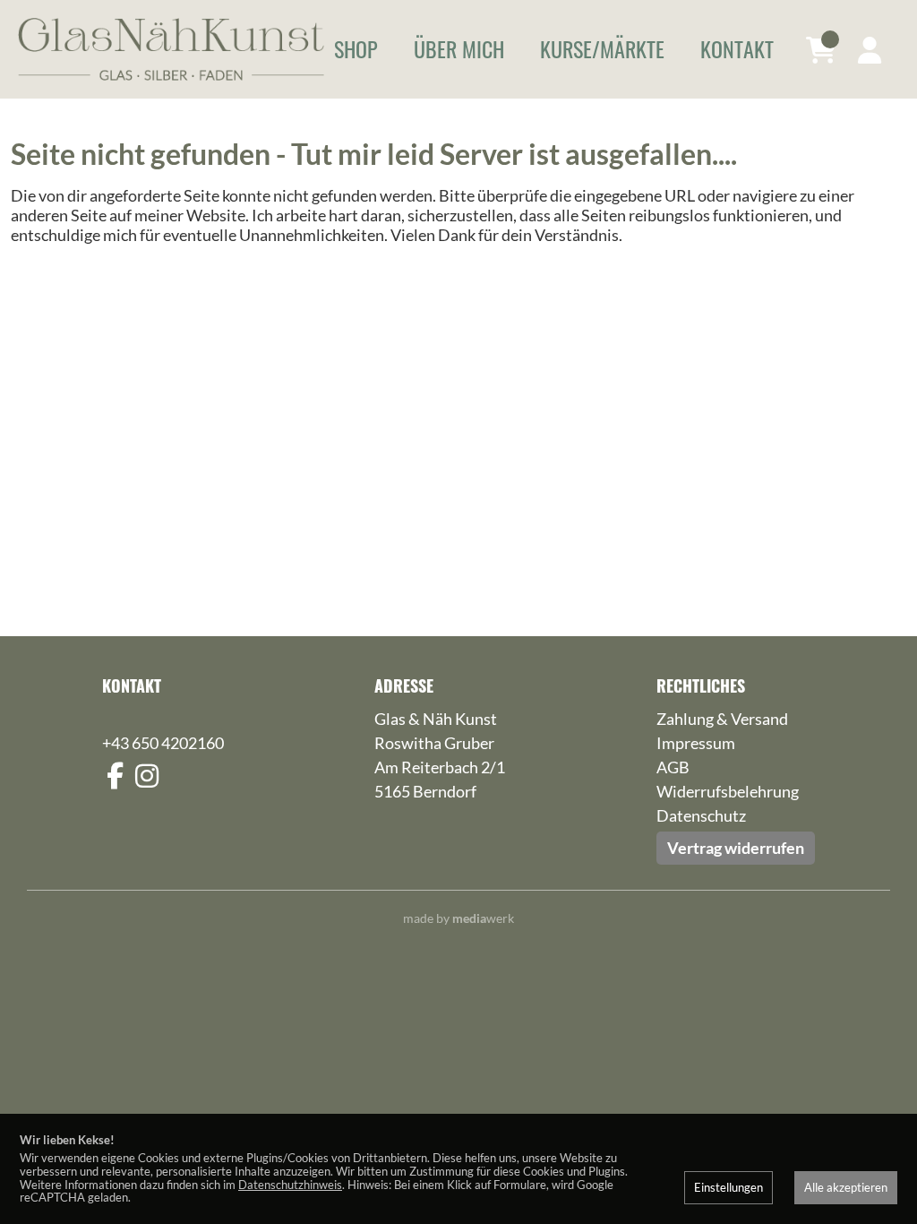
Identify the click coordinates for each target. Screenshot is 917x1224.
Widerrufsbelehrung (727, 791)
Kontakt (737, 48)
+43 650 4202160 (163, 743)
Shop (356, 48)
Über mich (459, 48)
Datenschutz (701, 815)
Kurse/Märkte (602, 48)
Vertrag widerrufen (735, 848)
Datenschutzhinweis (290, 1184)
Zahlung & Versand (722, 718)
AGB (673, 767)
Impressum (695, 743)
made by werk (458, 918)
